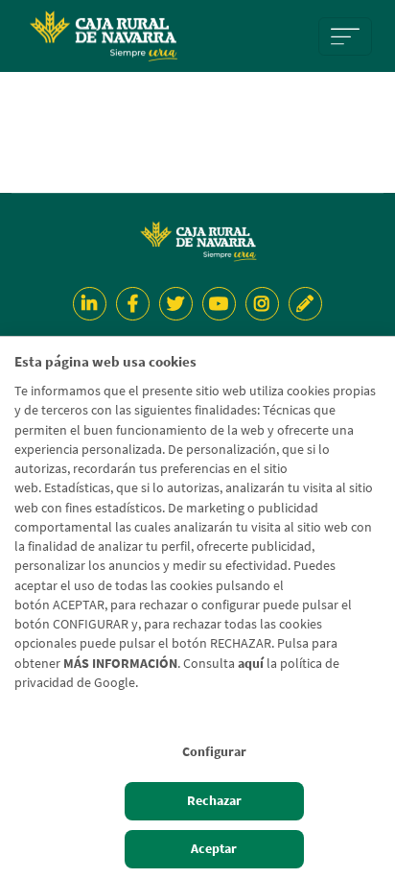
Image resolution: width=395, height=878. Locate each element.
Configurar (214, 752)
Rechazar (214, 801)
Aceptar (214, 849)
